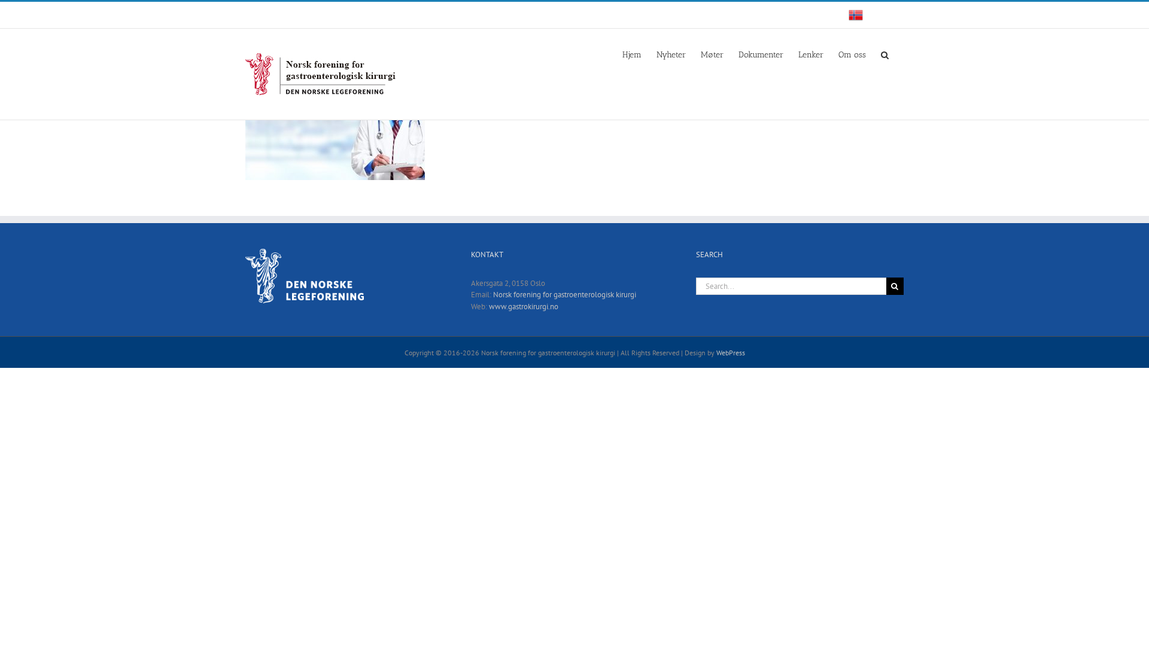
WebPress (730, 352)
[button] (885, 54)
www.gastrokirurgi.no (523, 306)
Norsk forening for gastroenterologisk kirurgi (564, 295)
